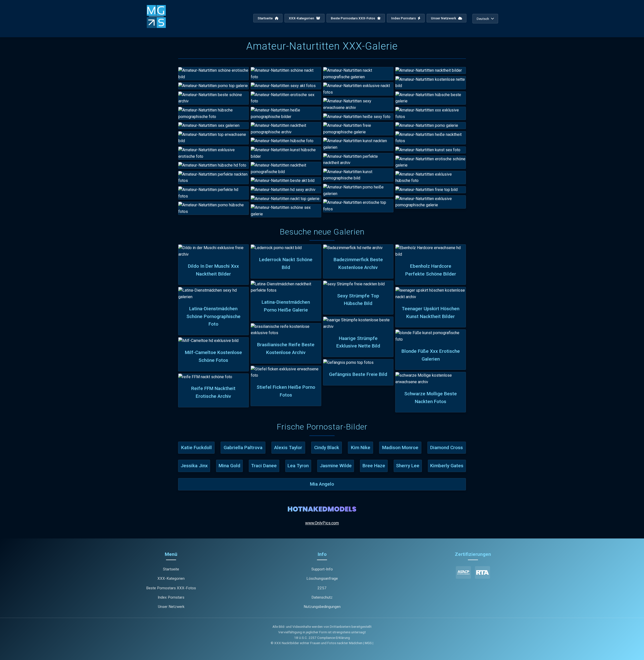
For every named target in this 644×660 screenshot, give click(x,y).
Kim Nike (360, 447)
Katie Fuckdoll (196, 447)
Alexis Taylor (288, 447)
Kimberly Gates (446, 466)
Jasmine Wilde (336, 466)
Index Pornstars (404, 18)
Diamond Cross (446, 447)
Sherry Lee (407, 466)
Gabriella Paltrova (243, 447)
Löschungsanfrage (322, 578)
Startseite (265, 18)
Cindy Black (326, 447)
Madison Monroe (400, 447)
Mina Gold (229, 466)
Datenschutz (322, 597)
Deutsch (483, 19)
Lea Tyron (298, 466)
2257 (322, 588)
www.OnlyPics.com (322, 523)
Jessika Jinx (194, 466)
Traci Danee (264, 466)
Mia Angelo (322, 484)
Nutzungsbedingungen (322, 606)
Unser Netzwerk (444, 18)
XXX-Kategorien (302, 18)
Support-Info (322, 569)
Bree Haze (374, 466)
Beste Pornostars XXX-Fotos (353, 18)
